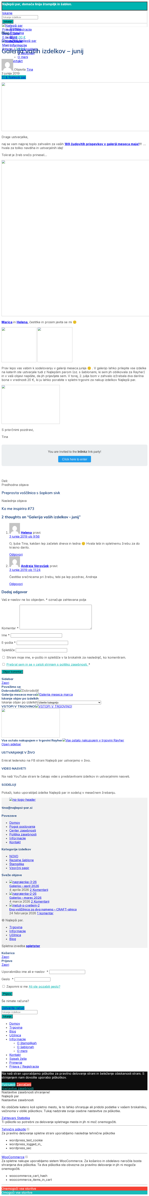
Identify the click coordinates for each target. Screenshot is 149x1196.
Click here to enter (74, 459)
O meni (23, 57)
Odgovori (16, 554)
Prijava (7, 993)
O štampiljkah (27, 1043)
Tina (30, 69)
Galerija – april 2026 (24, 886)
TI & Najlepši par (24, 41)
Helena (22, 322)
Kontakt (15, 842)
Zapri (5, 683)
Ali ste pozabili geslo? (44, 986)
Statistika (23, 1118)
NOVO (13, 856)
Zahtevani (9, 1118)
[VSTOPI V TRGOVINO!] (54, 706)
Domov (7, 41)
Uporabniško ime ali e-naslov (25, 972)
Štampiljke (16, 864)
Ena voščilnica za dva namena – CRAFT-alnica (43, 909)
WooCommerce (13, 1157)
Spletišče (8, 650)
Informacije (17, 838)
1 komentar (45, 913)
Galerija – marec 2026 (25, 897)
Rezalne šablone (21, 860)
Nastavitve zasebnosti (18, 1088)
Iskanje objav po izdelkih (19, 702)
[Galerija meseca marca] (54, 694)
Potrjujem (9, 1084)
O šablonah (25, 1047)
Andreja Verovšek (35, 566)
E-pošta (9, 643)
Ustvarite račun (13, 1008)
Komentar (10, 628)
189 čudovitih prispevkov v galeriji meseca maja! (102, 144)
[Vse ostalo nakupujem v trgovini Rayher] (93, 740)
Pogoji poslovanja (22, 826)
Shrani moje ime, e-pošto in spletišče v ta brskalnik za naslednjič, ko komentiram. (66, 657)
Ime (6, 635)
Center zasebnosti (22, 830)
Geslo (8, 979)
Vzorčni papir (19, 868)
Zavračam (23, 1084)
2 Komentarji (39, 890)
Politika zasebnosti (22, 834)
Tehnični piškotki (14, 1129)
